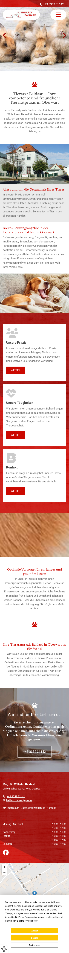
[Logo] (21, 14)
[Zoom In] (4, 867)
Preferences (34, 945)
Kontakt (51, 807)
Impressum (13, 807)
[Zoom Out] (4, 872)
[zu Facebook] (34, 852)
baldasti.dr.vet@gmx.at (19, 800)
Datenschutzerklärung (33, 807)
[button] (58, 14)
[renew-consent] (4, 949)
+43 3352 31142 (16, 796)
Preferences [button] (31, 921)
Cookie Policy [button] (17, 917)
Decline (34, 938)
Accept (34, 931)
